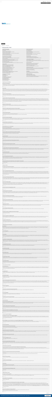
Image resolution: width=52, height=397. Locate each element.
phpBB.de (31, 375)
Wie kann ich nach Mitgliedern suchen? (30, 65)
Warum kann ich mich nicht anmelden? (7, 52)
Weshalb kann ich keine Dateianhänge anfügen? (8, 69)
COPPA (36, 98)
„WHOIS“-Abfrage (4, 383)
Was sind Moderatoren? (28, 50)
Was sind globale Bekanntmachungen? (7, 77)
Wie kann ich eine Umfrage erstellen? (6, 66)
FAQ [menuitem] (2, 43)
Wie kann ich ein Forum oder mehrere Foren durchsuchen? (32, 63)
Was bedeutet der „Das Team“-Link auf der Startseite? (32, 54)
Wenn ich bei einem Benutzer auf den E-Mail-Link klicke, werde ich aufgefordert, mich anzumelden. (13, 62)
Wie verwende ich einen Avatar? (6, 61)
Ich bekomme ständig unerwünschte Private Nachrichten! (32, 57)
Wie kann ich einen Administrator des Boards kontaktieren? (32, 76)
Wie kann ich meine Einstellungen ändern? (7, 57)
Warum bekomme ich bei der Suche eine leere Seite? (31, 64)
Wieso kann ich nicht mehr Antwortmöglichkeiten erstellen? (9, 67)
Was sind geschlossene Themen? (6, 79)
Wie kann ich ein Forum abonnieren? (30, 69)
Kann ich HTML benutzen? (5, 75)
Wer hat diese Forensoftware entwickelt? (30, 74)
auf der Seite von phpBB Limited (17, 375)
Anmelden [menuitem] (49, 1)
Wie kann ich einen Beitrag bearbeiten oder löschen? (8, 65)
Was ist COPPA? (4, 50)
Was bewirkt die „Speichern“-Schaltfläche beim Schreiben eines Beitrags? (10, 71)
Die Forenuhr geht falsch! (5, 58)
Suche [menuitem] (4, 43)
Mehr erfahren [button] (28, 395)
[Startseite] (26, 23)
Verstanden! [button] (47, 395)
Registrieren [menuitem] (45, 1)
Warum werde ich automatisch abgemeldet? (7, 54)
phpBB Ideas (32, 378)
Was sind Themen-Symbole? (5, 80)
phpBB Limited (16, 374)
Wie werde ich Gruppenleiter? (29, 52)
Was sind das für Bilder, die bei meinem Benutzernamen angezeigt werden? (10, 60)
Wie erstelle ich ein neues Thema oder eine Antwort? (8, 64)
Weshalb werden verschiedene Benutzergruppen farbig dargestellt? (33, 53)
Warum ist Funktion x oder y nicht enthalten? (31, 75)
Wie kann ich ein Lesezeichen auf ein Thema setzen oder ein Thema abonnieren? (34, 68)
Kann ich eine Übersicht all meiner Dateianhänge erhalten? (32, 72)
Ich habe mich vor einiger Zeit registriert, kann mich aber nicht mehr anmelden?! (11, 53)
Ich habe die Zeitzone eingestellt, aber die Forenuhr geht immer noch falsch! (10, 59)
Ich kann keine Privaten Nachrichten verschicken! (31, 56)
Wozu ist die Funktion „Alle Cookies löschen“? (7, 55)
